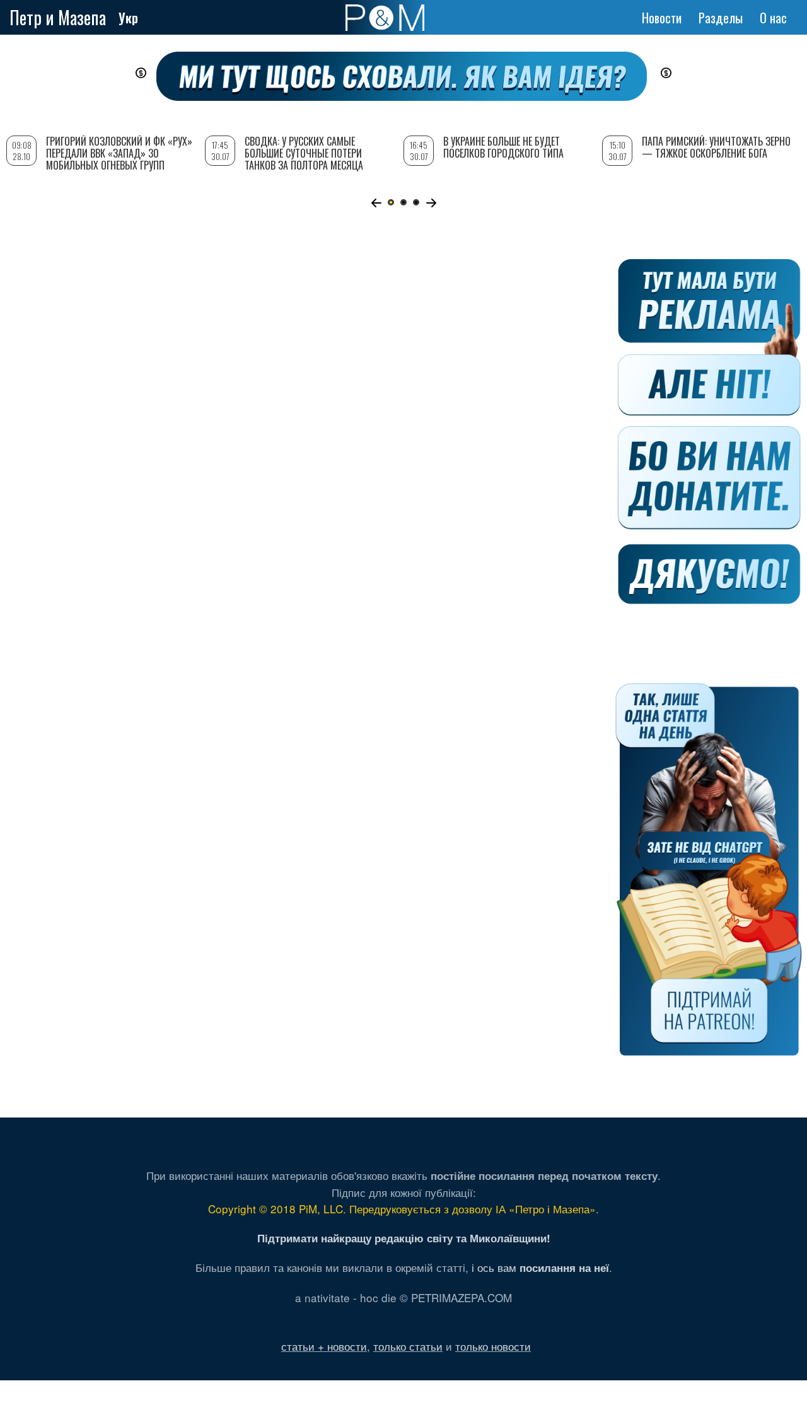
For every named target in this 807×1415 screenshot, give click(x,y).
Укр (128, 17)
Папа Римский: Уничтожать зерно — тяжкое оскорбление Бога (716, 147)
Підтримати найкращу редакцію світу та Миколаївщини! (403, 1237)
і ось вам (540, 1267)
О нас (773, 17)
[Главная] (384, 17)
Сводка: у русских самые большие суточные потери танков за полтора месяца (304, 153)
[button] (376, 203)
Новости (662, 17)
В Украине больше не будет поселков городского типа (503, 147)
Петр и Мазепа (57, 17)
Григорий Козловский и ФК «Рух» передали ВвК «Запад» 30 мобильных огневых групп (119, 153)
